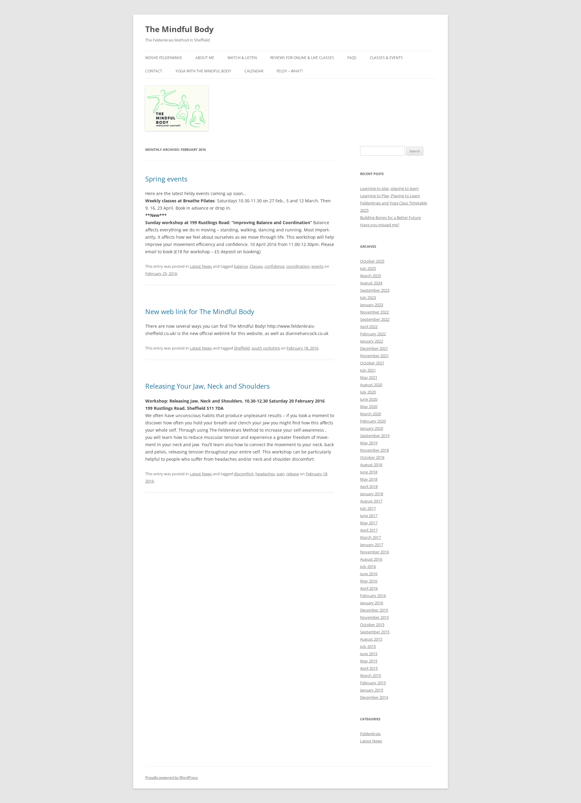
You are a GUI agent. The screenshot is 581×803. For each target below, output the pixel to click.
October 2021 (372, 363)
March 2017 (370, 537)
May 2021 (368, 377)
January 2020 (371, 428)
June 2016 (368, 573)
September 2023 (374, 290)
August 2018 (371, 464)
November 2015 (374, 617)
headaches (265, 473)
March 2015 (370, 675)
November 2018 (374, 450)
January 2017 (371, 544)
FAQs (351, 57)
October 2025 (372, 261)
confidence (274, 266)
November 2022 (374, 312)
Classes (256, 266)
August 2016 (371, 559)
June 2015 (368, 653)
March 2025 (370, 275)
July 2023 (368, 297)
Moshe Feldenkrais (163, 57)
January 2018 (371, 493)
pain (280, 473)
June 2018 (368, 472)
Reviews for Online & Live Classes (302, 57)
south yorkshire (265, 348)
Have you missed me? (379, 224)
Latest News (201, 266)
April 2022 (369, 326)
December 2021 (374, 348)
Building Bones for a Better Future (390, 217)
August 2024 (371, 283)
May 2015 (368, 661)
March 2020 (370, 413)
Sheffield (242, 348)
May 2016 (368, 581)
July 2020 (368, 392)
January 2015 (371, 690)
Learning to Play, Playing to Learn (390, 195)
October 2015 (372, 624)
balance (241, 266)
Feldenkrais (370, 733)
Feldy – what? (290, 71)
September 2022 (374, 319)
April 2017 (369, 530)
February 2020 (373, 421)
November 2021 (374, 355)
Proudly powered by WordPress (171, 777)
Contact (153, 71)
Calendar (254, 71)
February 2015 (373, 682)
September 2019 (374, 435)
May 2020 (368, 406)
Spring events (166, 178)
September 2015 (374, 632)
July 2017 (368, 508)
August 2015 (371, 639)
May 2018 (368, 479)
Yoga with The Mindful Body (203, 71)
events (317, 266)
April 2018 (369, 486)
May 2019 (368, 443)
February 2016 (373, 595)
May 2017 (368, 523)
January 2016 (371, 603)
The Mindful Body (179, 29)
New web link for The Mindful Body (199, 311)
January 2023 (371, 304)
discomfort (244, 473)
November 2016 (374, 552)
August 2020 (371, 384)
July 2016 (368, 566)
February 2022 (373, 334)
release (292, 473)
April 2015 (369, 668)
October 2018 (372, 457)
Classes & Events (386, 57)
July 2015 (368, 646)
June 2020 (368, 399)
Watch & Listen (242, 57)
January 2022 (371, 341)
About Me (204, 57)
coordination (298, 266)
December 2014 (374, 697)
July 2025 (368, 268)
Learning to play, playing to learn (389, 188)
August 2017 (371, 501)
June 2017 (368, 515)
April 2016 (369, 588)
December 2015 (374, 610)
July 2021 (368, 370)
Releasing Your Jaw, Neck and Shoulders (207, 385)
